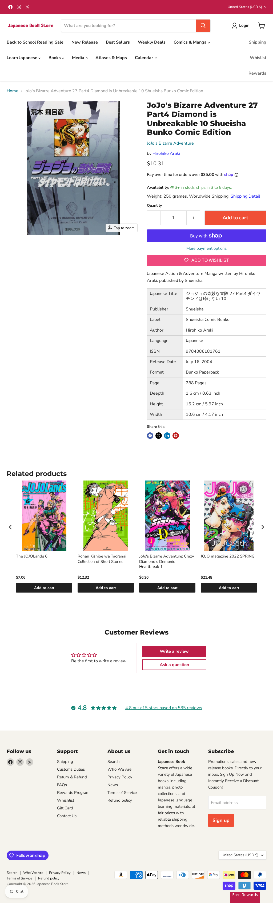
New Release (84, 42)
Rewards (257, 73)
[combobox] (128, 26)
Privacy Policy (119, 777)
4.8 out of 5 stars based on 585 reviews (163, 708)
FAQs (62, 784)
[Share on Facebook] (150, 435)
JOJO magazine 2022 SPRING (228, 556)
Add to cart (44, 588)
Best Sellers (118, 42)
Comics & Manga (191, 42)
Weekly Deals (152, 42)
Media (78, 58)
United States (245, 7)
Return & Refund (72, 777)
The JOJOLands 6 (31, 556)
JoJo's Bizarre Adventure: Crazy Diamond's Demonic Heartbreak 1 (166, 561)
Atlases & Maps (111, 58)
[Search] (203, 26)
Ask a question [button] (174, 665)
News (112, 784)
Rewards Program (73, 792)
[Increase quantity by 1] (193, 217)
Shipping (257, 42)
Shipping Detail (245, 196)
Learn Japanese (22, 58)
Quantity (154, 205)
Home (12, 91)
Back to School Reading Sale (35, 42)
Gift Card (65, 808)
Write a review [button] (174, 651)
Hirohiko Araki (166, 153)
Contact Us (67, 816)
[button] (242, 25)
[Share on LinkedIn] (167, 435)
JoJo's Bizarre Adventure (170, 143)
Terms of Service (122, 792)
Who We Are (119, 769)
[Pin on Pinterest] (175, 435)
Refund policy (119, 800)
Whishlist (65, 800)
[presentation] (10, 527)
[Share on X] (158, 435)
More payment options (206, 248)
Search (113, 761)
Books (55, 58)
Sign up (221, 820)
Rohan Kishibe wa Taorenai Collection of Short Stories (102, 559)
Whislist (258, 58)
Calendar (144, 58)
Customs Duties (71, 769)
